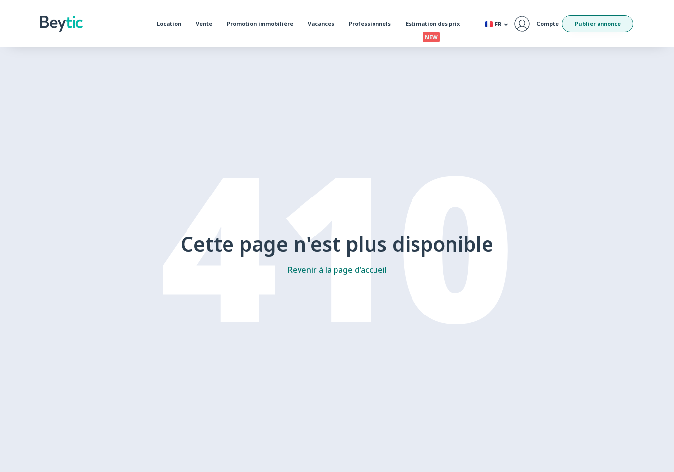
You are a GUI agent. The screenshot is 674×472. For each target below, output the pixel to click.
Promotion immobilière (260, 23)
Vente (204, 23)
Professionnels (370, 23)
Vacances (321, 23)
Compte (547, 23)
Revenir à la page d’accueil (337, 269)
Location (169, 23)
